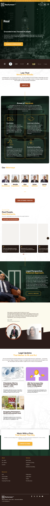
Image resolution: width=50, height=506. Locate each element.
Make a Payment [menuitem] (5, 499)
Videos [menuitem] (27, 478)
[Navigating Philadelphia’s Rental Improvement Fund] (13, 402)
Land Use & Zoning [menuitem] (30, 462)
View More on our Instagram (10, 219)
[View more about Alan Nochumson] (6, 178)
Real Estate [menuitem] (28, 460)
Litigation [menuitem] (28, 464)
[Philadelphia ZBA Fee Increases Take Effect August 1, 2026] (13, 374)
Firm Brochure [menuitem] (29, 480)
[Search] (39, 4)
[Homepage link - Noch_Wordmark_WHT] (8, 497)
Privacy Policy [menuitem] (11, 499)
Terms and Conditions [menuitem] (19, 499)
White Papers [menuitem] (5, 478)
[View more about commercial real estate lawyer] (35, 178)
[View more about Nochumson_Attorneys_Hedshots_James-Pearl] (44, 178)
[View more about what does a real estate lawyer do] (25, 178)
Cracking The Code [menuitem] (6, 480)
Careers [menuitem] (3, 464)
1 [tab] (24, 192)
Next (39, 331)
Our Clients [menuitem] (4, 462)
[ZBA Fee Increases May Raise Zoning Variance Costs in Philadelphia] (37, 374)
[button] (32, 496)
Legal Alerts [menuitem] (28, 476)
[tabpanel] (6, 182)
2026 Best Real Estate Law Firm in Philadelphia (26, 0)
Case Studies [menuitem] (5, 476)
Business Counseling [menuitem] (30, 466)
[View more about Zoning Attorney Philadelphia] (15, 178)
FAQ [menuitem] (3, 474)
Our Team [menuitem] (4, 460)
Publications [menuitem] (28, 474)
